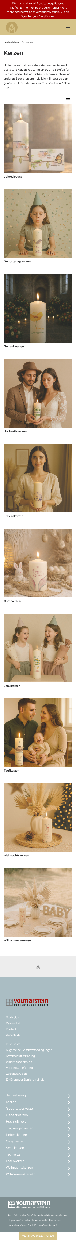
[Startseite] (22, 27)
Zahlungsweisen (16, 1074)
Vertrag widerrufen (38, 1235)
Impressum (13, 1044)
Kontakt (11, 1029)
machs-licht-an (12, 42)
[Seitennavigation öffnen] (65, 27)
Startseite (12, 1017)
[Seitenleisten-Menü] (69, 99)
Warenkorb (13, 1035)
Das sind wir (13, 1023)
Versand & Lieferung (19, 1068)
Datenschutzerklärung (20, 1056)
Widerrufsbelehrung (19, 1062)
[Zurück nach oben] (38, 966)
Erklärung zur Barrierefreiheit (25, 1079)
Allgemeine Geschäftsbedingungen (29, 1050)
